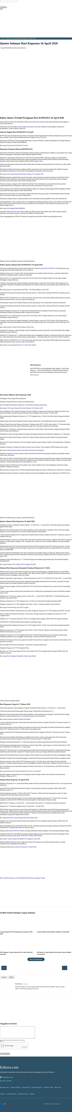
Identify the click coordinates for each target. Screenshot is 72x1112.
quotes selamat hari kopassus (36, 122)
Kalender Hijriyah (36, 1087)
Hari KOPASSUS (14, 830)
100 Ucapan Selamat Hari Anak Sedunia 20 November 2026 (24, 408)
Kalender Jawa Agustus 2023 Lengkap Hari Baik (21, 564)
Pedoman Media (11, 1094)
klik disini (35, 988)
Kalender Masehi (15, 1087)
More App (58, 1087)
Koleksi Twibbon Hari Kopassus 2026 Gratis (20, 327)
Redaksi (32, 1094)
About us (2, 1094)
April (4, 878)
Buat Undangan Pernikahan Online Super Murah (21, 656)
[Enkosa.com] (9, 5)
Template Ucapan (40, 878)
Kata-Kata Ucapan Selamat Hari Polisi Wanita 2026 (22, 817)
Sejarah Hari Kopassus (27, 878)
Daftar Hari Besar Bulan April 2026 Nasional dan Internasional (25, 450)
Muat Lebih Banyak (36, 959)
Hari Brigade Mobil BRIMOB (15, 208)
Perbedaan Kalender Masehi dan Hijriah (18, 719)
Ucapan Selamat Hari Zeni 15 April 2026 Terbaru (21, 345)
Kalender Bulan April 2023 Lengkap (17, 607)
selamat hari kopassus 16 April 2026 (25, 847)
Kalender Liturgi (48, 1087)
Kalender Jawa (4, 1087)
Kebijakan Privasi (23, 1094)
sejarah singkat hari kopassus (26, 127)
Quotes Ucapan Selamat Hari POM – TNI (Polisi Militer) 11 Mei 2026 (27, 289)
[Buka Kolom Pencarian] (1, 9)
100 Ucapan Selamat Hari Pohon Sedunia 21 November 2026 (25, 174)
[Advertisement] (36, 24)
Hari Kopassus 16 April (13, 878)
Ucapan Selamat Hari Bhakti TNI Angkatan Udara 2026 (23, 839)
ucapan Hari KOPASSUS (48, 268)
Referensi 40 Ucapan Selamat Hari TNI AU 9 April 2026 (24, 771)
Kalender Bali (26, 1087)
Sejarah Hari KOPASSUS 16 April (17, 145)
